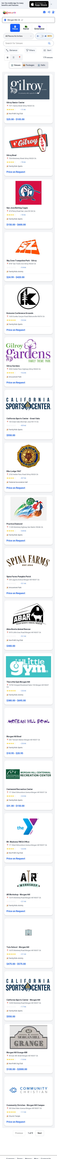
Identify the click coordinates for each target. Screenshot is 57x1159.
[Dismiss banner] (52, 4)
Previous (19, 1133)
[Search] (49, 43)
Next (40, 1133)
